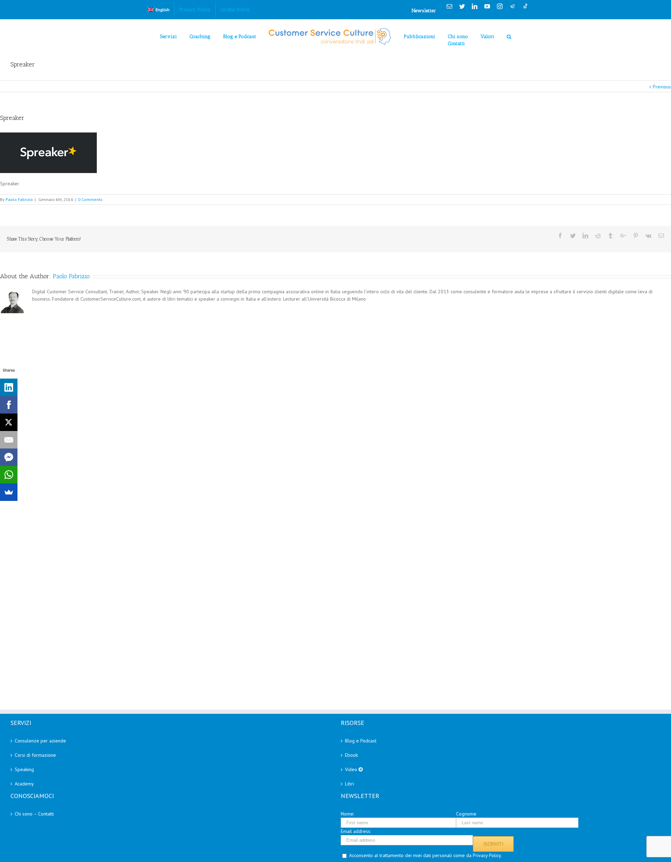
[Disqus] (335, 402)
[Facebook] (8, 405)
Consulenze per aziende (40, 741)
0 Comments (90, 199)
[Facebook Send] (8, 457)
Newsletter (424, 11)
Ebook (351, 755)
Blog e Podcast (360, 741)
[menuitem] (158, 9)
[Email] (8, 439)
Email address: (356, 831)
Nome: (347, 814)
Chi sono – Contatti (34, 814)
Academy (24, 784)
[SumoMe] (8, 492)
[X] (8, 422)
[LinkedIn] (8, 387)
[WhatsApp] (8, 474)
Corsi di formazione (35, 755)
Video (352, 769)
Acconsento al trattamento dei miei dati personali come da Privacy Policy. (425, 855)
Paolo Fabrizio (19, 199)
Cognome (466, 814)
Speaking (24, 769)
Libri (349, 784)
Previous (662, 87)
